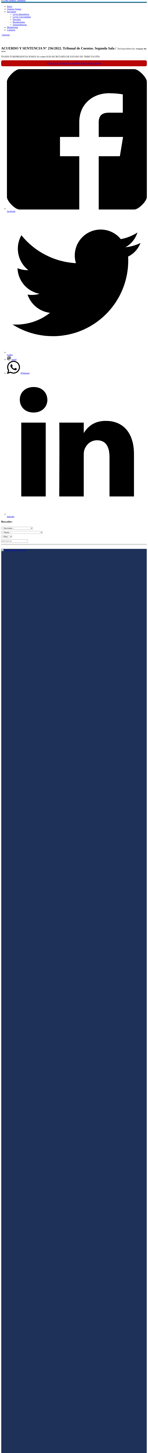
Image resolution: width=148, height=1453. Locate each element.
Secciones (11, 11)
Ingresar (5, 35)
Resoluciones (19, 22)
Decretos (17, 19)
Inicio (9, 6)
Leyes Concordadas (22, 17)
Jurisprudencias (20, 24)
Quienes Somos (14, 9)
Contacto (11, 30)
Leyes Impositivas (21, 14)
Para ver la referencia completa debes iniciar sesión (74, 63)
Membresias (12, 27)
